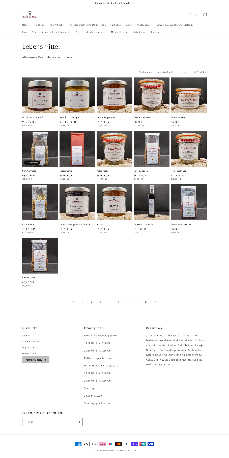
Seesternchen (66, 171)
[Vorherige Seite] (73, 302)
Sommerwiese (29, 171)
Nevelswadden (141, 171)
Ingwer (100, 224)
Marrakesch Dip (178, 171)
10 (146, 301)
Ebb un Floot (28, 277)
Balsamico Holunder (144, 224)
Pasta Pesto (102, 171)
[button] (144, 24)
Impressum (28, 347)
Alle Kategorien (30, 341)
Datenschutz (29, 353)
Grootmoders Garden (181, 224)
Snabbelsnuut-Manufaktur (109, 450)
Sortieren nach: (147, 72)
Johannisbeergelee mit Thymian (75, 224)
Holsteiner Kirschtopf (32, 117)
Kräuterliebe (28, 224)
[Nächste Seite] (155, 302)
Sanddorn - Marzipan (70, 117)
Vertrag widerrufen (36, 359)
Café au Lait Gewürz (143, 117)
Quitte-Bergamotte (106, 117)
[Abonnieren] (78, 422)
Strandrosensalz (179, 117)
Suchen (26, 335)
